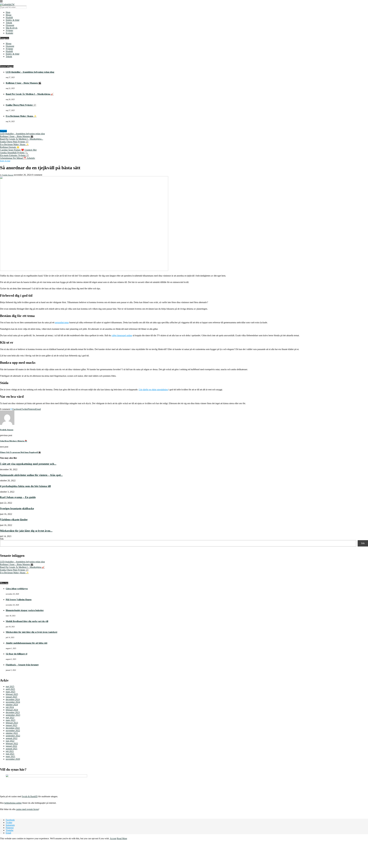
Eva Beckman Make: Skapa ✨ (21, 116)
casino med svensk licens (27, 809)
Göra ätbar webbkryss (17, 588)
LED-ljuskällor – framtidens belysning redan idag (30, 72)
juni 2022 (10, 741)
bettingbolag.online (13, 803)
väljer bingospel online (122, 335)
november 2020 (13, 759)
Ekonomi (10, 25)
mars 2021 (10, 756)
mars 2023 (10, 720)
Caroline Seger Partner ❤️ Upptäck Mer (18, 150)
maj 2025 (10, 686)
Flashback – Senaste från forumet (22, 665)
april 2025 (10, 689)
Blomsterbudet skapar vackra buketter (25, 610)
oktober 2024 (12, 704)
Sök (2, 539)
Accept (113, 838)
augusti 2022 (11, 738)
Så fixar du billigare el (16, 654)
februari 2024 (12, 710)
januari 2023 (11, 725)
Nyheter (9, 30)
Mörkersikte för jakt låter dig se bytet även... (26, 530)
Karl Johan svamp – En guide (18, 497)
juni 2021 (10, 754)
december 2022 (13, 728)
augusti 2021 (11, 748)
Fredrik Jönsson (7, 175)
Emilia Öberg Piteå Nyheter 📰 (21, 105)
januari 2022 (11, 746)
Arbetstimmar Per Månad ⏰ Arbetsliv (17, 158)
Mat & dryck (11, 28)
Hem (8, 12)
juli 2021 (10, 751)
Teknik (9, 22)
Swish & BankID (30, 796)
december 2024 (13, 699)
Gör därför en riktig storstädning (153, 389)
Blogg (8, 15)
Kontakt (9, 33)
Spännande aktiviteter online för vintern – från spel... (31, 475)
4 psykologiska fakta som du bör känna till (25, 486)
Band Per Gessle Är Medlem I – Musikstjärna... (21, 139)
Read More (122, 838)
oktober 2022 (12, 733)
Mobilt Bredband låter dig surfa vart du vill (27, 621)
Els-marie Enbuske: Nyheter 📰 (14, 155)
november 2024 (13, 702)
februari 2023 (12, 723)
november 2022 (13, 730)
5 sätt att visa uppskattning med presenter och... (28, 463)
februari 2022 (12, 743)
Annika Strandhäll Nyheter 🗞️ (14, 152)
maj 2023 (10, 717)
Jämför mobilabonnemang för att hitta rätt (26, 643)
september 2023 (13, 715)
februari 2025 (12, 694)
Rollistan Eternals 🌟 (9, 147)
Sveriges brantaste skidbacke (17, 508)
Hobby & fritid (12, 20)
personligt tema (62, 322)
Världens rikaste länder (14, 519)
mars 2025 (10, 691)
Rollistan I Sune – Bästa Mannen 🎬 (23, 83)
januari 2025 (11, 697)
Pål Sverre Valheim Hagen (18, 599)
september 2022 (13, 735)
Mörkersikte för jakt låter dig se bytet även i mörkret (31, 632)
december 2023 (13, 712)
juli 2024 (10, 707)
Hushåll (9, 17)
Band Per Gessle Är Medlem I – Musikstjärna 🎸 (30, 94)
